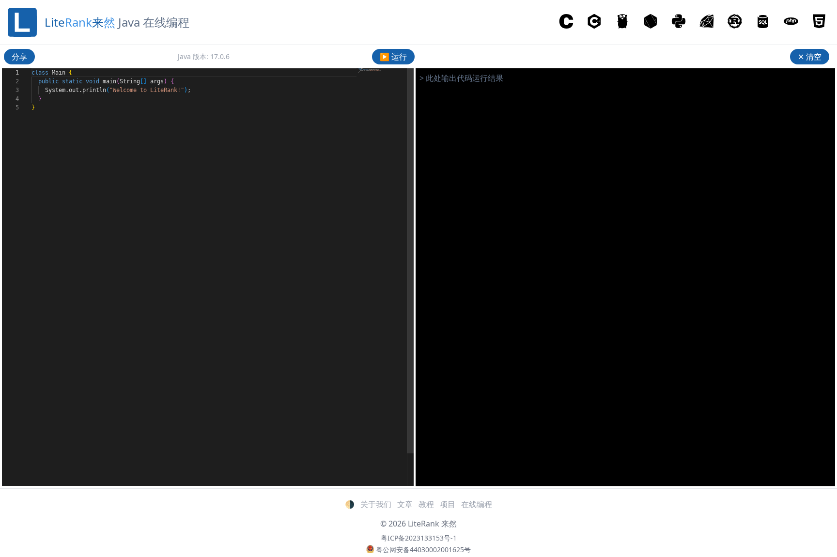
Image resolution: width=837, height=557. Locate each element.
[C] (566, 22)
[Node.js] (650, 22)
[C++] (594, 22)
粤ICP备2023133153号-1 (419, 537)
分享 (19, 56)
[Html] (819, 22)
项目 (447, 504)
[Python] (678, 22)
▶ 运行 (393, 56)
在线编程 (476, 504)
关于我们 (375, 504)
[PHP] (791, 22)
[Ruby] (707, 22)
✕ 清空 (810, 56)
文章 (405, 504)
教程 (426, 504)
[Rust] (735, 22)
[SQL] (763, 22)
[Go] (622, 22)
